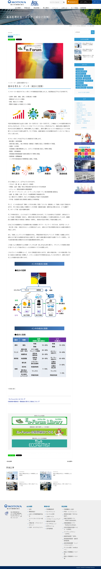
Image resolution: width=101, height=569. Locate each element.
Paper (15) (79, 78)
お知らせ (64, 8)
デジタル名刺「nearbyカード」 (71, 548)
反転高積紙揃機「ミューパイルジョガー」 (71, 544)
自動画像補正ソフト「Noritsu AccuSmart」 (70, 524)
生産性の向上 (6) (80, 80)
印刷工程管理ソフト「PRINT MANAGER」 (70, 519)
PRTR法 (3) (79, 121)
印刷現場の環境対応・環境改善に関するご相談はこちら (23, 401)
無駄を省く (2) (89, 80)
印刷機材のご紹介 (69, 509)
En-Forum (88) (80, 69)
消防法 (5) (90, 115)
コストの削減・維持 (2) (81, 85)
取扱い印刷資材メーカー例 (71, 557)
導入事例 (46, 8)
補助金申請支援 (50, 521)
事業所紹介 (32, 511)
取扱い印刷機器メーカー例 (71, 553)
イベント (55, 8)
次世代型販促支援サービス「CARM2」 (71, 528)
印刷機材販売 (84, 170)
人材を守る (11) (86, 78)
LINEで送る (11, 39)
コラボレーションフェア (53, 519)
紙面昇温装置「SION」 (70, 536)
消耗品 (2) (79, 123)
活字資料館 (49, 528)
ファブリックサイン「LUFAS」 (69, 533)
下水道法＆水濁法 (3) (81, 119)
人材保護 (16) (79, 107)
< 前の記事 (9, 461)
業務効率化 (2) (87, 121)
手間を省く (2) (80, 83)
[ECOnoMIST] (39, 443)
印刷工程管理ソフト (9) (82, 111)
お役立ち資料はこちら (85, 2)
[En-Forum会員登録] (39, 432)
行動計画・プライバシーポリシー (36, 524)
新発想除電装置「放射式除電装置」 (71, 539)
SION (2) (85, 123)
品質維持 (10, 36)
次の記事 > (70, 461)
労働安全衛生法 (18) (81, 105)
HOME (70, 25)
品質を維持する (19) (81, 73)
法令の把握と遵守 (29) (81, 71)
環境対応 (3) (79, 117)
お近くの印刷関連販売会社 (36, 515)
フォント (84, 181)
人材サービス (84, 192)
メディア (74, 25)
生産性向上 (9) (80, 113)
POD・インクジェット (70, 511)
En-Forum (78, 25)
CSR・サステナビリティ (36, 527)
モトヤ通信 (74, 8)
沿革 (30, 509)
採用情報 (83, 8)
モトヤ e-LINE (50, 514)
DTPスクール (50, 526)
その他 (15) (87, 76)
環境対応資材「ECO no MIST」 (70, 515)
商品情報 (36, 8)
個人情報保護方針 (15, 512)
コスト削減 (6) (88, 113)
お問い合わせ (96, 2)
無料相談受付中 (73, 2)
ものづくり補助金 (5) (81, 115)
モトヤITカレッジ (51, 523)
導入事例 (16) (79, 76)
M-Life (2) (90, 87)
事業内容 (27, 8)
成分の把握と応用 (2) (81, 87)
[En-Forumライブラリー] (39, 421)
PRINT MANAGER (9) (81, 109)
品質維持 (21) (79, 103)
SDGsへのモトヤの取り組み (85, 158)
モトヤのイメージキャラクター (84, 143)
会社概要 (18, 8)
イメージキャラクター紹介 (36, 519)
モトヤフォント (50, 511)
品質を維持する (16, 34)
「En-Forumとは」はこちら (15, 399)
